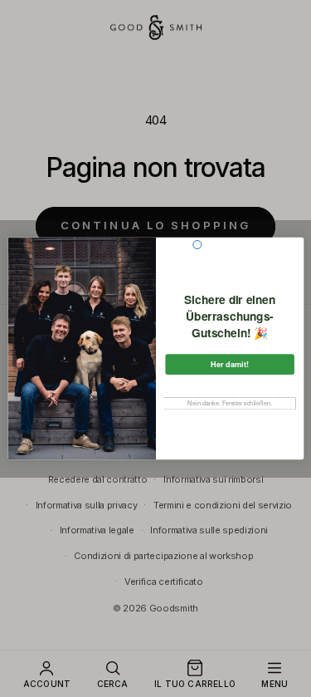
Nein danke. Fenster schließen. (229, 403)
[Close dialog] (196, 244)
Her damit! (230, 364)
